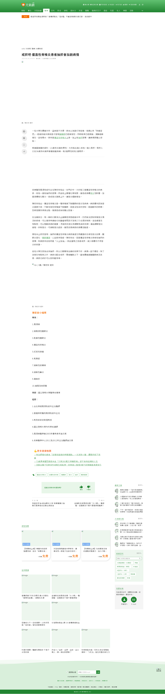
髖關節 (62, 134)
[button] (142, 10)
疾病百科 (84, 681)
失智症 (135, 567)
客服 (60, 687)
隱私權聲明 (86, 687)
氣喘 (128, 578)
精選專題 (77, 681)
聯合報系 (94, 687)
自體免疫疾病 (53, 475)
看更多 (140, 485)
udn (23, 48)
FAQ (56, 687)
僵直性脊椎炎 (60, 137)
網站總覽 (114, 687)
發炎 (92, 193)
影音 (59, 10)
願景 (126, 4)
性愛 (112, 10)
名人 (118, 10)
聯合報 (86, 4)
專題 (125, 10)
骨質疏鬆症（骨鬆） (124, 567)
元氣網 (28, 48)
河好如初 (104, 4)
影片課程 (26, 544)
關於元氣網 (60, 681)
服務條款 (73, 687)
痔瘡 (136, 563)
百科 (53, 10)
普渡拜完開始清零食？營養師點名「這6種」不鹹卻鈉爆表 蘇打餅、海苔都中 (61, 16)
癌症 (105, 10)
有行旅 (119, 4)
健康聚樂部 (69, 681)
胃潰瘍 (133, 574)
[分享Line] (24, 138)
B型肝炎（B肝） (122, 570)
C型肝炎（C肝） (122, 574)
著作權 (79, 687)
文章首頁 (97, 681)
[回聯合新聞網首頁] (23, 5)
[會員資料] (139, 4)
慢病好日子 (96, 10)
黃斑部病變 (121, 578)
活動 (131, 10)
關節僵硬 (46, 237)
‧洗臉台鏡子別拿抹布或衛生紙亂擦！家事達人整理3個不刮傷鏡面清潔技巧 (67, 464)
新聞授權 (66, 687)
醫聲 (87, 10)
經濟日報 (95, 4)
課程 (66, 10)
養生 (30, 10)
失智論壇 (38, 10)
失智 (80, 10)
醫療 (46, 10)
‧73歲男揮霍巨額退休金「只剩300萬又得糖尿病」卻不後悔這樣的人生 (66, 461)
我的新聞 (133, 4)
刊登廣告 (50, 687)
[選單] (142, 4)
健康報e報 (72, 672)
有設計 (112, 4)
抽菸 (80, 137)
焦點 (23, 10)
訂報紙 (101, 687)
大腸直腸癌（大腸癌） (124, 563)
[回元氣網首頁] (30, 4)
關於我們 (107, 687)
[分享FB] (24, 131)
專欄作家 (105, 681)
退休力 (73, 10)
